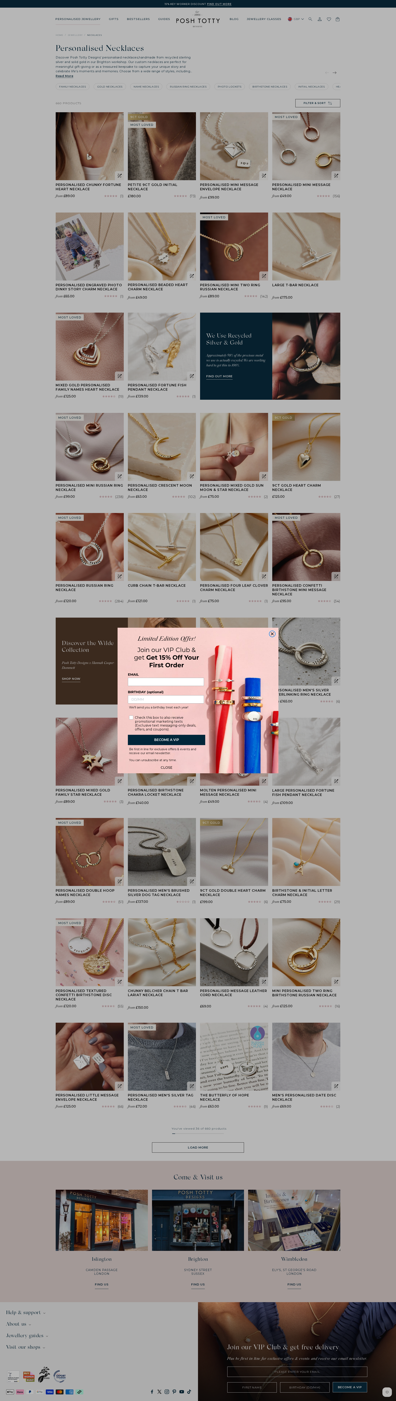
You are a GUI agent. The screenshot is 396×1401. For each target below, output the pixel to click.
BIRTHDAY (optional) (146, 692)
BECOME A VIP (166, 740)
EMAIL (133, 675)
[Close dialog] (272, 634)
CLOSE (166, 766)
